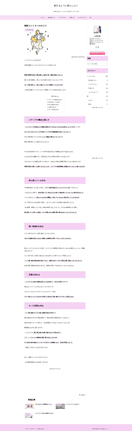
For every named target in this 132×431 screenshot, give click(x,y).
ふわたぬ (97, 36)
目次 (52, 96)
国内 (98, 104)
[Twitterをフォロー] (96, 47)
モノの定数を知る (54, 109)
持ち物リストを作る (54, 102)
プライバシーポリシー (30, 428)
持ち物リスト (98, 80)
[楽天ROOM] (98, 47)
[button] (106, 64)
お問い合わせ (40, 428)
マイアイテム (98, 84)
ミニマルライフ (98, 92)
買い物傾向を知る (54, 104)
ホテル (98, 100)
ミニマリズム (97, 76)
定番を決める (52, 107)
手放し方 (98, 88)
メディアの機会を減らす (55, 99)
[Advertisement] (54, 380)
